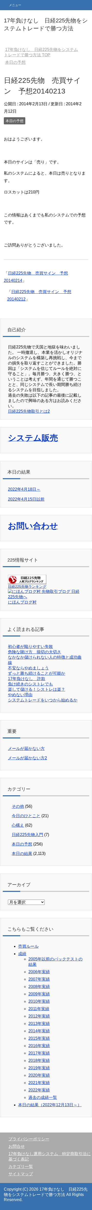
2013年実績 (39, 1023)
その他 (18, 806)
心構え (18, 825)
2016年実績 (39, 1046)
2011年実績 (38, 1009)
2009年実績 (39, 994)
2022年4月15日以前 (26, 499)
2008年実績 (39, 986)
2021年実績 (39, 1083)
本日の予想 (15, 121)
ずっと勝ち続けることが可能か (36, 673)
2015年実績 (39, 1038)
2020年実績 (39, 1075)
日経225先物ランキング (27, 586)
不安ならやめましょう (28, 668)
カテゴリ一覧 (20, 1166)
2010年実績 (39, 1001)
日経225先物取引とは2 (29, 411)
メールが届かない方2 (27, 758)
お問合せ (16, 1146)
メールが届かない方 (26, 748)
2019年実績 (39, 1068)
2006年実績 (39, 972)
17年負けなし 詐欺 (26, 678)
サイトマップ (20, 1174)
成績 (22, 954)
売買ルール (28, 946)
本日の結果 (22, 853)
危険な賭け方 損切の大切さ (34, 652)
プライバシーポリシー (28, 1139)
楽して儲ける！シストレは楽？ (36, 689)
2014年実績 (39, 1031)
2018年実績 (39, 1060)
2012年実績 (39, 1016)
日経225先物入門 (27, 834)
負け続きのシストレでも (30, 684)
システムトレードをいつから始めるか (42, 700)
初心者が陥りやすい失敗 (30, 646)
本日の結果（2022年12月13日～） (50, 1105)
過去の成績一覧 (42, 1097)
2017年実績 (39, 1053)
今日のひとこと (26, 816)
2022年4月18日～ (24, 489)
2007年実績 (39, 979)
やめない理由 (20, 695)
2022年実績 (39, 1090)
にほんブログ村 (22, 602)
